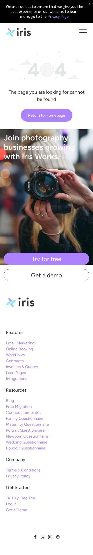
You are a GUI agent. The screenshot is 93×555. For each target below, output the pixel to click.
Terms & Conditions (23, 470)
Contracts (15, 360)
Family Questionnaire (24, 418)
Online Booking (19, 349)
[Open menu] (83, 32)
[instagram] (50, 537)
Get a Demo (16, 510)
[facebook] (35, 537)
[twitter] (43, 537)
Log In (11, 504)
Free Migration (19, 406)
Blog (10, 400)
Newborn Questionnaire (27, 436)
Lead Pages (16, 372)
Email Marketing (20, 343)
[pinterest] (58, 537)
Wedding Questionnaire (26, 442)
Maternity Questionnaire (27, 424)
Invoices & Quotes (22, 366)
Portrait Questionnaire (25, 430)
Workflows (15, 355)
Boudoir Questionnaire (25, 448)
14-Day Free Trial (21, 498)
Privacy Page (58, 16)
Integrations (16, 378)
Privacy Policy (18, 476)
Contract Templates (23, 412)
